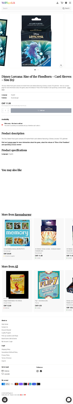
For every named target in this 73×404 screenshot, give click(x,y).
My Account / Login (7, 341)
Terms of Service (6, 358)
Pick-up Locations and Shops (10, 336)
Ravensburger (15, 98)
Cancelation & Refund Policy (10, 352)
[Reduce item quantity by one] (3, 110)
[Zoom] (61, 65)
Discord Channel (6, 330)
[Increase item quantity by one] (8, 110)
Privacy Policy (6, 355)
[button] (69, 400)
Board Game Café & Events (9, 338)
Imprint (4, 361)
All (16, 266)
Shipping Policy (6, 349)
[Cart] (62, 3)
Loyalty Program (6, 333)
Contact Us (5, 327)
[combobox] (36, 8)
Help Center (5, 324)
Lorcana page (11, 142)
